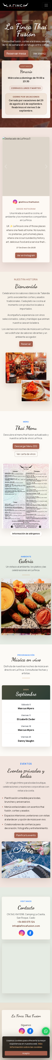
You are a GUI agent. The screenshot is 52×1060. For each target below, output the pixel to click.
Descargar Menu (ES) (26, 446)
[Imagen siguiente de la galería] (47, 607)
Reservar (26, 344)
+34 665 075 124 (26, 921)
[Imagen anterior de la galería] (5, 607)
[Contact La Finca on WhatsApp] (46, 1031)
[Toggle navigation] (46, 5)
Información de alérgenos (26, 533)
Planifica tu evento (26, 835)
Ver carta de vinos (26, 454)
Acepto (26, 1053)
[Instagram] (22, 933)
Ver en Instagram (26, 255)
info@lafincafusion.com (26, 925)
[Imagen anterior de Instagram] (5, 166)
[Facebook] (30, 933)
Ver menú (39, 53)
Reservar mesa (16, 53)
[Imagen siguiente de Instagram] (46, 166)
